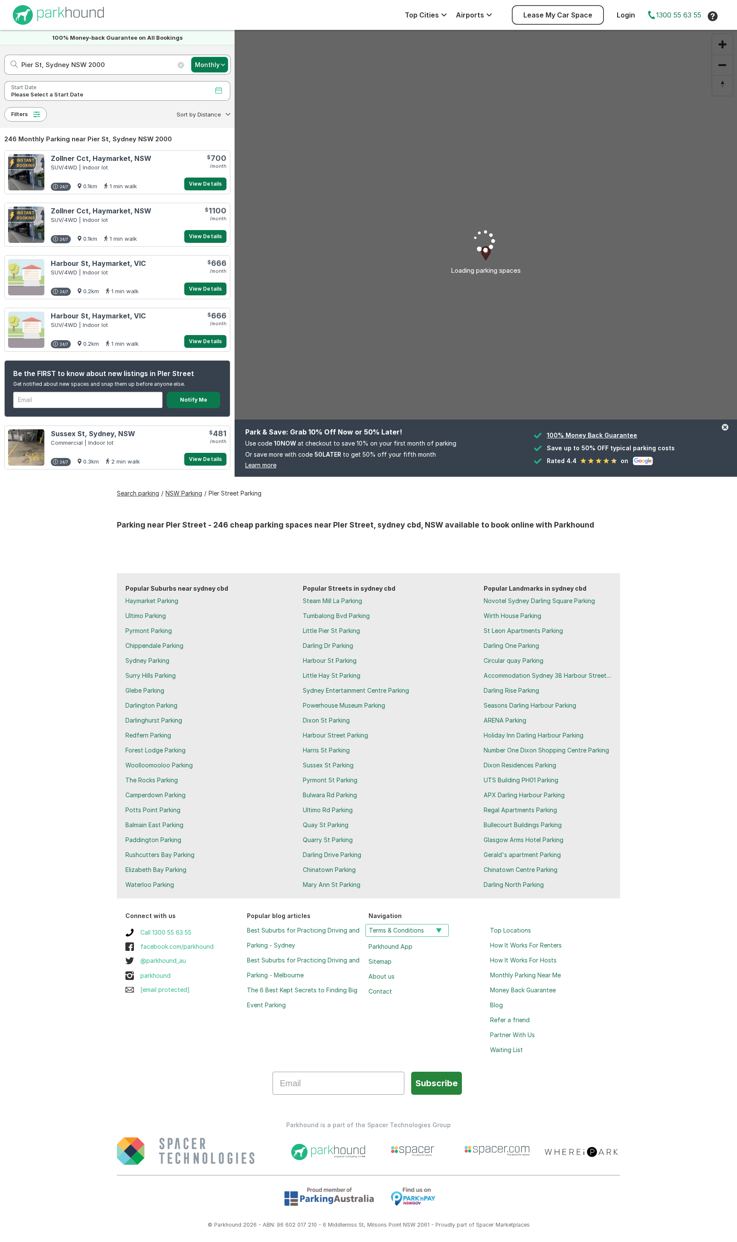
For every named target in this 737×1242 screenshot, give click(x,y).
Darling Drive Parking (332, 854)
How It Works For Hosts (523, 960)
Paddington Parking (153, 839)
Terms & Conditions (396, 930)
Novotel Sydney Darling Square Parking (539, 600)
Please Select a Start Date (47, 94)
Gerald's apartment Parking (522, 854)
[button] (202, 114)
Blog (496, 1005)
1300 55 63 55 (678, 15)
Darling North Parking (514, 884)
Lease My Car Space (557, 15)
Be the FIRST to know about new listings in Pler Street (103, 373)
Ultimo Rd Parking (328, 809)
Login (626, 15)
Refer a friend (510, 1019)
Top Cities (422, 15)
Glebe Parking (144, 690)
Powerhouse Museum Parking (344, 705)
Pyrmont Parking (148, 630)
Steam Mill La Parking (332, 600)
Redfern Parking (148, 735)
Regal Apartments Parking (520, 809)
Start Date (23, 87)
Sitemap (380, 961)
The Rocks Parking (151, 780)
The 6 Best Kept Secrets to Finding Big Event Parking (302, 997)
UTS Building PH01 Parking (521, 780)
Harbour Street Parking (335, 735)
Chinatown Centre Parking (520, 869)
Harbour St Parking (330, 660)
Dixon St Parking (326, 720)
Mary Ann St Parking (331, 884)
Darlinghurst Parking (153, 720)
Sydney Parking (147, 660)
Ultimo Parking (145, 615)
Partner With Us (512, 1034)
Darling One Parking (511, 645)
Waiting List (506, 1049)
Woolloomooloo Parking (159, 765)
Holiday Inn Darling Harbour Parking (533, 735)
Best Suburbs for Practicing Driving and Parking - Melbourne (303, 967)
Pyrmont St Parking (330, 780)
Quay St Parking (325, 824)
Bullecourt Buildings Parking (523, 824)
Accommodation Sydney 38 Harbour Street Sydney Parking (568, 675)
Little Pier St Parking (331, 630)
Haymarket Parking (151, 600)
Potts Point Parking (152, 809)
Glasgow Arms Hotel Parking (523, 839)
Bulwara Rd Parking (330, 795)
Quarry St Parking (328, 839)
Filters (19, 114)
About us (381, 976)
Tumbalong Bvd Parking (336, 615)
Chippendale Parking (154, 645)
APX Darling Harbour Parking (524, 795)
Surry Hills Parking (150, 675)
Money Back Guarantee (523, 990)
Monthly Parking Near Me (525, 975)
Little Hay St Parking (331, 675)
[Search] (11, 65)
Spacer (485, 1225)
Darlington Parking (151, 705)
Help (712, 16)
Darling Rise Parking (511, 690)
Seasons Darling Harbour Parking (530, 705)
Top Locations (510, 930)
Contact (380, 991)
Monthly (207, 64)
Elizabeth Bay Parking (155, 869)
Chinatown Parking (329, 869)
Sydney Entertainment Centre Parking (356, 690)
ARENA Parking (505, 720)
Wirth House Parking (512, 615)
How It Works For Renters (526, 945)
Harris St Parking (326, 750)
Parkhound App (390, 946)
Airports (470, 15)
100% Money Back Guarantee (592, 435)
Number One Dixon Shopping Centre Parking (546, 750)
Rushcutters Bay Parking (159, 854)
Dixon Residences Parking (520, 765)
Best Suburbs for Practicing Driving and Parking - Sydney (303, 938)
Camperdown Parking (155, 795)
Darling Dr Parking (328, 645)
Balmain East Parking (154, 824)
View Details (205, 184)
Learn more (260, 465)
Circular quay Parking (513, 660)
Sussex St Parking (328, 765)
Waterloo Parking (149, 884)
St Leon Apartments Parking (523, 630)
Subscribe (436, 1083)
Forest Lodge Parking (155, 750)
